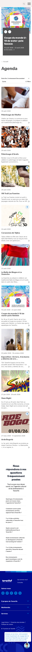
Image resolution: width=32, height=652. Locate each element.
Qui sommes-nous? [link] (22, 579)
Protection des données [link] (17, 622)
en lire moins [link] (8, 49)
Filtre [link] (29, 81)
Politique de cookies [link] (7, 624)
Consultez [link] (20, 582)
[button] (5, 31)
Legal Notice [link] (5, 622)
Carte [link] (4, 81)
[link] (15, 105)
